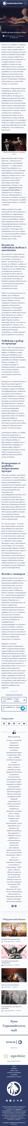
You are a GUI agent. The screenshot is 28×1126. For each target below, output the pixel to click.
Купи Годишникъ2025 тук (14, 1026)
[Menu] (25, 3)
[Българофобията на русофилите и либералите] (14, 997)
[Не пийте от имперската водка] (14, 930)
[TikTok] (14, 1101)
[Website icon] (15, 906)
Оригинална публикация (14, 695)
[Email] (24, 723)
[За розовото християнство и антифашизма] (14, 952)
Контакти (14, 1068)
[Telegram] (19, 723)
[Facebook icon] (12, 906)
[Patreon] (21, 1101)
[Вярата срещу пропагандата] (14, 975)
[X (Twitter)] (9, 723)
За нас (14, 1066)
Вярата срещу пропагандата (10, 985)
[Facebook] (4, 723)
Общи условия (14, 1070)
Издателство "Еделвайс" (14, 1061)
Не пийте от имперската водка (10, 939)
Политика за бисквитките (14, 1072)
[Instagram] (10, 1101)
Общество (15, 37)
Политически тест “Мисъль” (14, 1076)
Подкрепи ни (14, 1047)
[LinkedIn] (14, 723)
